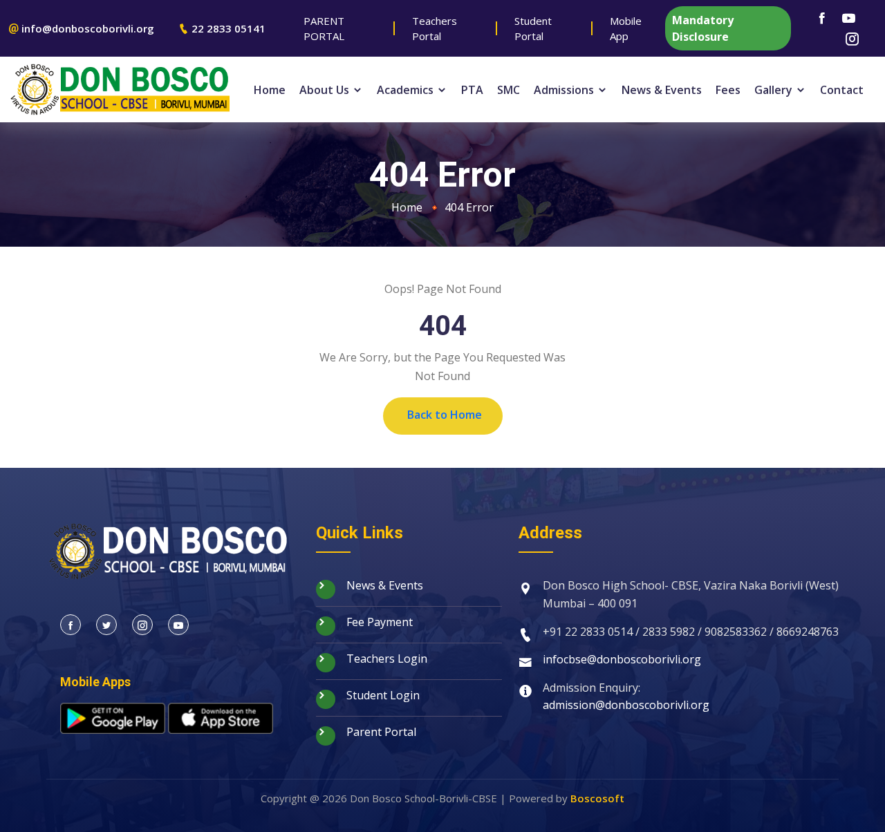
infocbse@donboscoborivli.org (622, 659)
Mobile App (626, 29)
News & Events (662, 89)
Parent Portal (380, 731)
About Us (325, 89)
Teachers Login (385, 658)
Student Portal (533, 29)
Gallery (774, 89)
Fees (728, 89)
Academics (406, 89)
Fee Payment (378, 622)
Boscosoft (597, 798)
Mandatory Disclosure (703, 28)
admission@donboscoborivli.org (626, 704)
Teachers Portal (434, 29)
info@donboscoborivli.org (87, 28)
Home (270, 89)
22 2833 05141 (229, 28)
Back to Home (444, 414)
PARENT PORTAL (324, 29)
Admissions (565, 89)
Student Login (382, 695)
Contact (842, 89)
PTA (472, 89)
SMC (508, 89)
